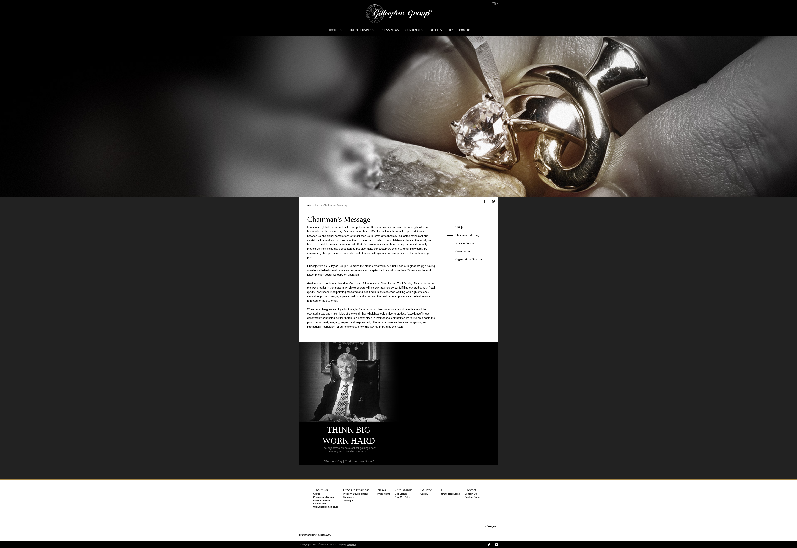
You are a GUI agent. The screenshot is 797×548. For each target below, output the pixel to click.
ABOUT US (335, 30)
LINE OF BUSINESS (361, 30)
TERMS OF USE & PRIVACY (315, 535)
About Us (312, 205)
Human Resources (450, 494)
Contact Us (471, 494)
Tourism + (348, 497)
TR (494, 3)
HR (451, 30)
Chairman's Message (467, 235)
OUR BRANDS (414, 30)
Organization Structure (468, 259)
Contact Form (472, 497)
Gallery (424, 494)
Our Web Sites (402, 497)
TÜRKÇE (490, 526)
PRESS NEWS (390, 30)
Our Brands (401, 494)
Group (459, 227)
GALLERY (436, 30)
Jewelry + (348, 500)
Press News (383, 494)
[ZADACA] (351, 544)
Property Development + (356, 494)
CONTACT (465, 30)
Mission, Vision (464, 243)
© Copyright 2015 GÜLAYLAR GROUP (317, 544)
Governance (462, 251)
